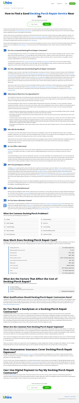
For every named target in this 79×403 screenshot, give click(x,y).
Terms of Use (67, 396)
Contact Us (59, 3)
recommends (26, 193)
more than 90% (35, 362)
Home (52, 3)
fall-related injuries (22, 44)
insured (38, 77)
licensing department (45, 61)
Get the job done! (7, 5)
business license (30, 205)
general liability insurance (34, 86)
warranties (10, 151)
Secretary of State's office (44, 208)
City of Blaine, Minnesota (42, 171)
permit (13, 168)
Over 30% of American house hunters (23, 30)
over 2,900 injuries (33, 40)
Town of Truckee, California (64, 173)
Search (47, 24)
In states (26, 55)
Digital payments (12, 374)
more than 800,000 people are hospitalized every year (36, 73)
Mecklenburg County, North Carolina (60, 169)
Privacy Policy (73, 396)
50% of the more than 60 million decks (39, 36)
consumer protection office (30, 61)
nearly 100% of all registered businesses (52, 203)
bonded (43, 77)
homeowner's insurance (29, 354)
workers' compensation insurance (49, 86)
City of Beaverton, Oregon (44, 174)
